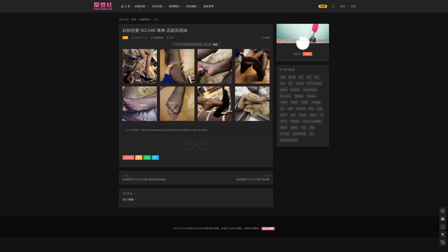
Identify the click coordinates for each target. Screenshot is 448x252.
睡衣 (311, 108)
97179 (283, 121)
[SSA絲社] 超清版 (289, 140)
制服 (312, 127)
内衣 (283, 83)
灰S (311, 133)
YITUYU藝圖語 (314, 83)
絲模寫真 (140, 6)
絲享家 (284, 102)
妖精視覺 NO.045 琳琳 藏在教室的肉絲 (144, 179)
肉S (316, 77)
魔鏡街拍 (299, 96)
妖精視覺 (158, 37)
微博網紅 (174, 6)
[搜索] (333, 6)
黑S (155, 157)
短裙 (320, 108)
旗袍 (293, 115)
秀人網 (300, 83)
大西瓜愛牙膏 (299, 133)
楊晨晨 (284, 127)
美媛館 (294, 127)
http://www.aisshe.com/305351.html (162, 129)
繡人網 (292, 77)
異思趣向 (311, 96)
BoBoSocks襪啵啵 (312, 121)
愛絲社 (102, 6)
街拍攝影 (191, 6)
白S (282, 108)
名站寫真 (157, 6)
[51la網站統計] (268, 228)
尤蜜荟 (305, 102)
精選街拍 (295, 89)
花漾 (304, 127)
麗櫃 (290, 108)
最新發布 (208, 6)
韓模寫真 (301, 108)
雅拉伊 (284, 115)
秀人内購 (285, 133)
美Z (139, 157)
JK (321, 115)
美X (290, 83)
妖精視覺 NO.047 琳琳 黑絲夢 (253, 179)
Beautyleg (285, 96)
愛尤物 (284, 89)
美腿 (147, 157)
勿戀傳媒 (316, 102)
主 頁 (127, 6)
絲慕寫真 (295, 121)
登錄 (215, 44)
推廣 (267, 37)
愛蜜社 (313, 115)
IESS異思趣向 (310, 89)
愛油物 (302, 115)
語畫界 (294, 102)
